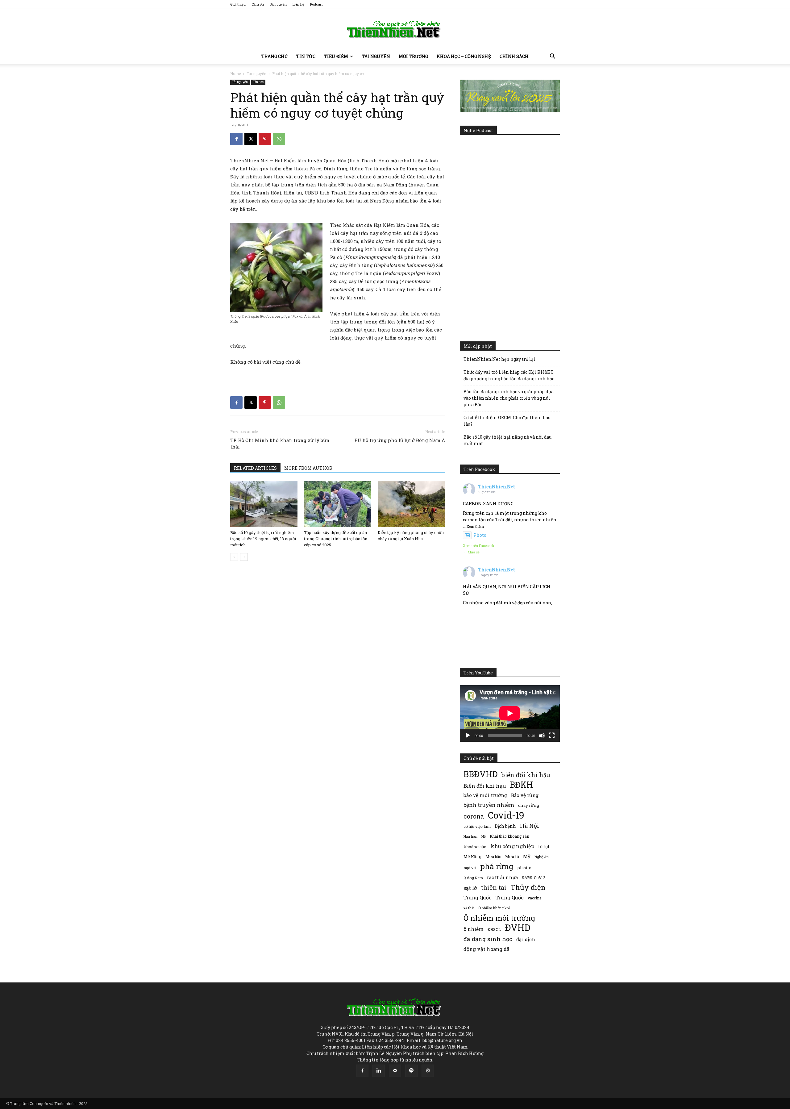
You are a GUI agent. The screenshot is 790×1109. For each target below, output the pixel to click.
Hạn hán (470, 836)
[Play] (468, 735)
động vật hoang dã (486, 949)
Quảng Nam (473, 877)
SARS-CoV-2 (533, 877)
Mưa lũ (512, 856)
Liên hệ (298, 4)
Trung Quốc (478, 897)
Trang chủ (274, 56)
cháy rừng (528, 805)
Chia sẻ (474, 552)
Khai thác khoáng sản (509, 836)
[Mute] (542, 735)
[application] (510, 713)
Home (235, 73)
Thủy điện (528, 887)
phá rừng (496, 866)
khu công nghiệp (512, 846)
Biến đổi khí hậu (485, 785)
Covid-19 (506, 815)
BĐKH (521, 784)
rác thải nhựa (502, 877)
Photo (479, 535)
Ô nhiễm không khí (494, 908)
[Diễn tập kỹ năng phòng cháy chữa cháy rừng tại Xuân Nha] (411, 504)
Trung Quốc (510, 897)
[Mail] (395, 1071)
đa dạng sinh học (488, 939)
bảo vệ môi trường (485, 795)
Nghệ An (541, 856)
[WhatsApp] (279, 139)
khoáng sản (475, 846)
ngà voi (470, 867)
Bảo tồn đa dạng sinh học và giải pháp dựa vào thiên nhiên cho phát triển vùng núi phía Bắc (509, 398)
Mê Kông (472, 856)
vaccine (534, 897)
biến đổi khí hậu (525, 775)
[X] (250, 139)
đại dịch (525, 939)
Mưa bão (493, 856)
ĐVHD (517, 927)
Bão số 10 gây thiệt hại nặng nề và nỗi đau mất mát (507, 440)
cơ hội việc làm (477, 826)
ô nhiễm (474, 929)
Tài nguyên (376, 56)
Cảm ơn (258, 4)
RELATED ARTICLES (255, 468)
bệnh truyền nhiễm (489, 805)
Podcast (316, 4)
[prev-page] (234, 557)
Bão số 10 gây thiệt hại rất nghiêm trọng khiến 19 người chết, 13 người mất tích (263, 539)
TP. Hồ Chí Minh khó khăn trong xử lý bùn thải (280, 443)
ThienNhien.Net (496, 487)
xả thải (469, 908)
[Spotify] (411, 1071)
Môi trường (413, 56)
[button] (552, 57)
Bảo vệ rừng (524, 795)
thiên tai (493, 887)
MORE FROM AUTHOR (308, 468)
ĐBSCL (494, 929)
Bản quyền (278, 4)
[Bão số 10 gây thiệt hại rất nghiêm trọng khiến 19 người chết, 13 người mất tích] (263, 504)
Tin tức (305, 56)
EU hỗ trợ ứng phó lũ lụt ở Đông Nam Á (400, 440)
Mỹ (526, 856)
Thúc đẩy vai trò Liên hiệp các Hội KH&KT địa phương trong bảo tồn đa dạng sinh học (509, 375)
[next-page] (244, 557)
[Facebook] (236, 139)
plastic (524, 867)
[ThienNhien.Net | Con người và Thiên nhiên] (395, 29)
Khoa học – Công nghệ (464, 56)
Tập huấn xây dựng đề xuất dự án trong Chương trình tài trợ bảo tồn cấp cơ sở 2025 (335, 539)
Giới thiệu (238, 4)
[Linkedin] (378, 1071)
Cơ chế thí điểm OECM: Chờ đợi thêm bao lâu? (507, 421)
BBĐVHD (480, 774)
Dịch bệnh (505, 826)
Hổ (483, 836)
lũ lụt (544, 846)
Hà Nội (529, 826)
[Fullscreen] (552, 735)
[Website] (428, 1071)
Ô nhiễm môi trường (499, 918)
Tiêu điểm (336, 56)
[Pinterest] (265, 139)
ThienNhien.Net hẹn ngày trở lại (499, 359)
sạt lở (470, 888)
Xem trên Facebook (478, 545)
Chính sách (514, 56)
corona (474, 816)
